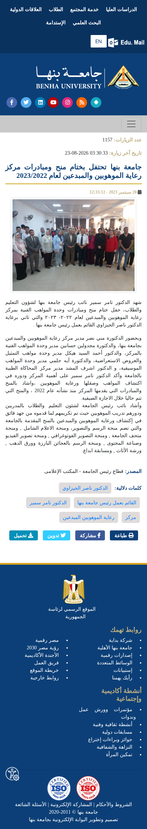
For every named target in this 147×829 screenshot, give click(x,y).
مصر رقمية (47, 640)
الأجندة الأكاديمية (42, 655)
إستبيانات (122, 670)
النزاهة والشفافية (114, 747)
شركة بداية (120, 640)
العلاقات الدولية (26, 9)
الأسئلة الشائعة (30, 804)
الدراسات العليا (121, 9)
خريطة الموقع (44, 670)
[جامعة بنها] (88, 77)
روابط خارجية (44, 677)
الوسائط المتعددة (114, 662)
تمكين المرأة (119, 754)
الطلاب (56, 9)
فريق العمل (46, 662)
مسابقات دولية (117, 732)
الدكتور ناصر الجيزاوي (85, 488)
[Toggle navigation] (131, 124)
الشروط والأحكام (113, 804)
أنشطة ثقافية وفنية (112, 724)
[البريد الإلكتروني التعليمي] (127, 43)
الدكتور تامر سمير (48, 502)
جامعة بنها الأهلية (114, 647)
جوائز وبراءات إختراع (110, 739)
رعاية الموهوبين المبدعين (89, 517)
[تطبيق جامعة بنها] (96, 102)
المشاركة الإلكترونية (70, 804)
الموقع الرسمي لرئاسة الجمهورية (72, 612)
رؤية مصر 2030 (43, 647)
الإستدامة (56, 22)
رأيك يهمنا (122, 677)
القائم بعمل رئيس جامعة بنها (106, 502)
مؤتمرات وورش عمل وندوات (107, 713)
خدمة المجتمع (84, 9)
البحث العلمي (87, 22)
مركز (130, 517)
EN (98, 41)
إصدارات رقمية (116, 655)
